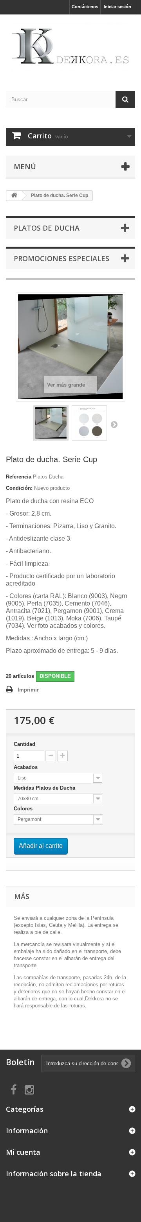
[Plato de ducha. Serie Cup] (51, 423)
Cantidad (24, 744)
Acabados (26, 767)
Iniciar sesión (117, 6)
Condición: (19, 488)
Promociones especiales (61, 258)
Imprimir (28, 690)
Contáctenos (85, 6)
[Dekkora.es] (70, 45)
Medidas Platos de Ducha (45, 788)
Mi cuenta (23, 1152)
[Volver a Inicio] (14, 196)
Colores (24, 809)
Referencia (18, 477)
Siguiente (114, 424)
